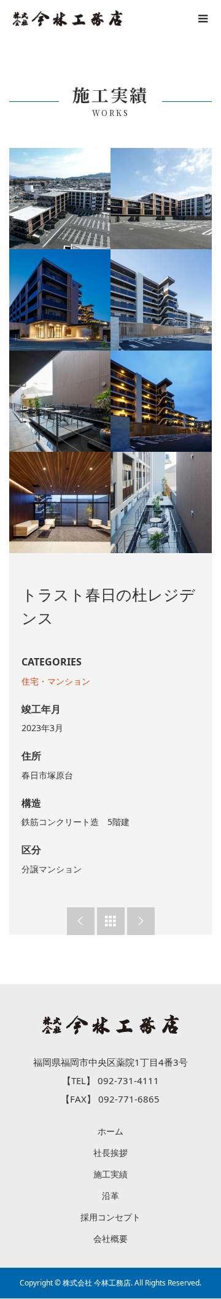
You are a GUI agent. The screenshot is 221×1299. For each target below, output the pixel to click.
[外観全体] (59, 198)
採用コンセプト (110, 1217)
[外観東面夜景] (59, 300)
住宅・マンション (55, 681)
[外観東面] (161, 300)
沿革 (110, 1195)
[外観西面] (161, 198)
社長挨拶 (110, 1152)
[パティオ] (59, 401)
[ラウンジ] (59, 502)
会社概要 (110, 1238)
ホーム (110, 1131)
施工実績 (110, 1174)
